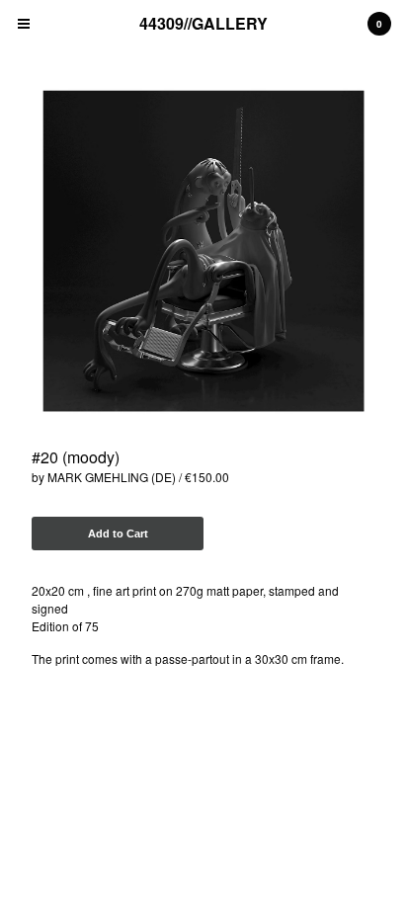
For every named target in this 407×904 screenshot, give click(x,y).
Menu (23, 23)
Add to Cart (118, 533)
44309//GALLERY (203, 23)
